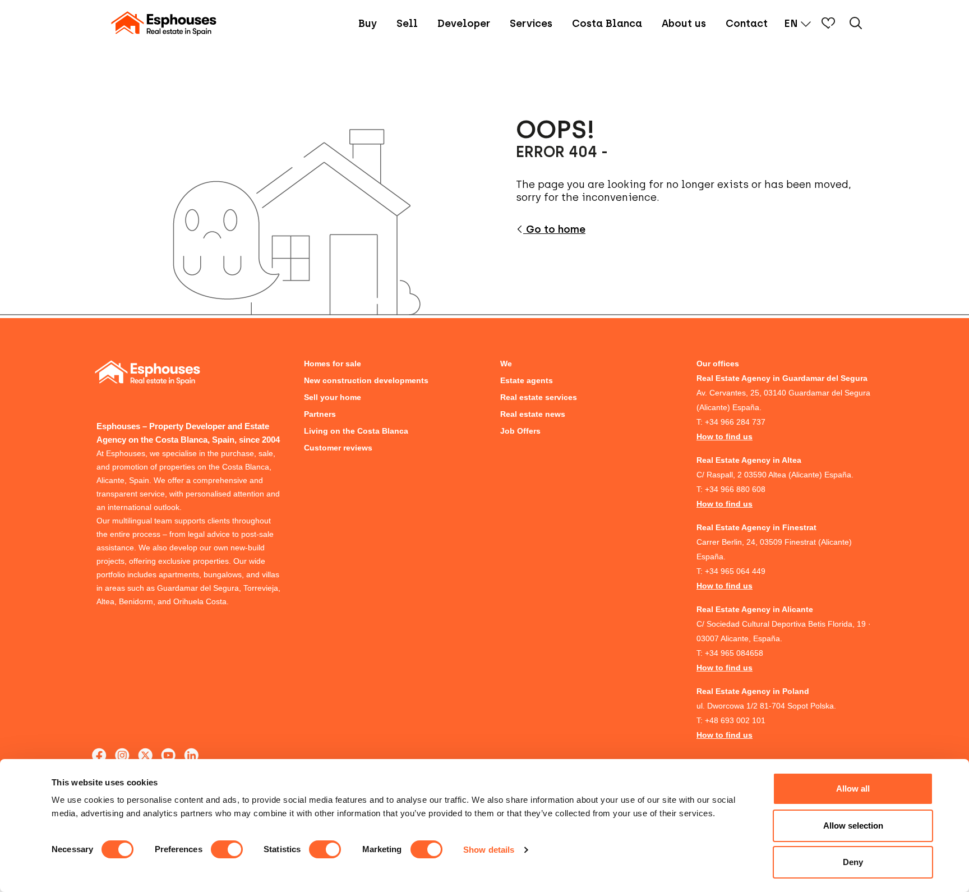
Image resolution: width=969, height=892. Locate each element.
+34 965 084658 (734, 653)
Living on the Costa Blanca (356, 430)
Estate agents (526, 380)
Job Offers (520, 430)
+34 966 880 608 (735, 489)
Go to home (554, 229)
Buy (367, 23)
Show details (488, 849)
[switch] (227, 849)
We (506, 363)
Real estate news (532, 414)
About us (684, 23)
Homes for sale (332, 363)
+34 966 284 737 (735, 421)
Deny (853, 862)
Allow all (853, 788)
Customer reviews (338, 447)
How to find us (724, 436)
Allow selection (853, 825)
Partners (320, 414)
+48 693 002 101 (735, 720)
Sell (407, 23)
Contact (747, 23)
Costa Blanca (607, 23)
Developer (463, 23)
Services (531, 23)
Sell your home (332, 397)
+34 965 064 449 (735, 571)
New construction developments (366, 380)
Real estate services (538, 397)
